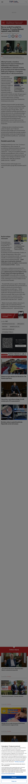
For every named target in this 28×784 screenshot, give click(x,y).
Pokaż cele (14, 781)
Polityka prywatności (19, 761)
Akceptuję (14, 777)
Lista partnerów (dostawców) (8, 773)
